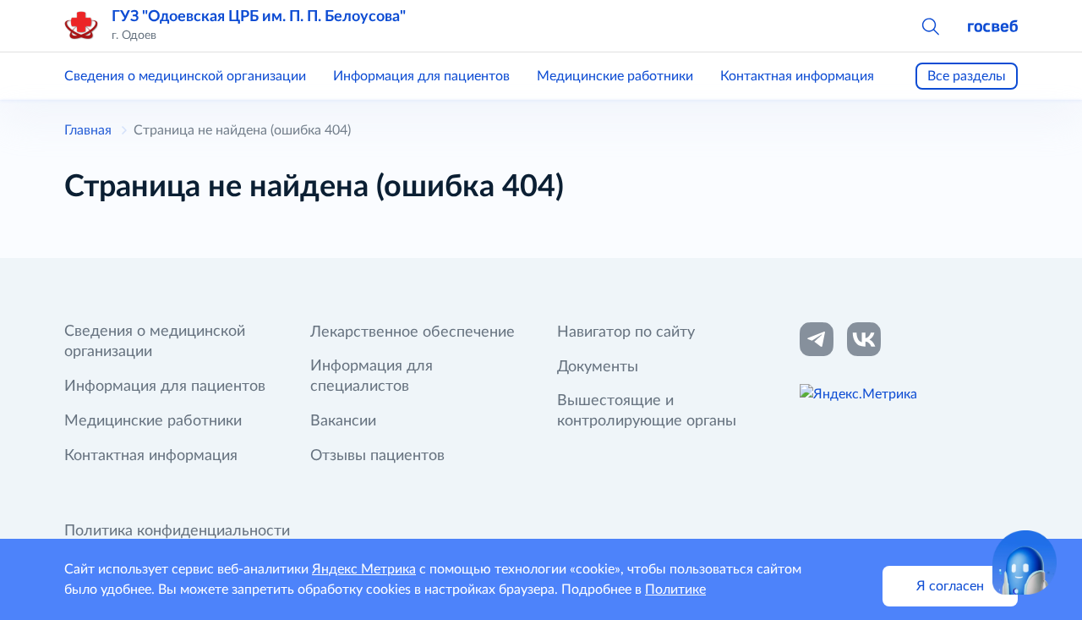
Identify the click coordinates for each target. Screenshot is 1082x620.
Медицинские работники (615, 76)
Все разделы (966, 76)
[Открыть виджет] (1024, 562)
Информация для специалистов (371, 376)
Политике (675, 589)
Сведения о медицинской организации (185, 76)
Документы (597, 367)
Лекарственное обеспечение (412, 332)
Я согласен (950, 586)
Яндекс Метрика (364, 569)
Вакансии (343, 421)
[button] (930, 25)
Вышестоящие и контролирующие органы (646, 411)
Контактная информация (797, 76)
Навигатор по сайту (626, 332)
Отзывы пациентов (377, 456)
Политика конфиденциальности (177, 531)
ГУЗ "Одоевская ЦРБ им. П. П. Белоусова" (259, 17)
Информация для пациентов (421, 76)
